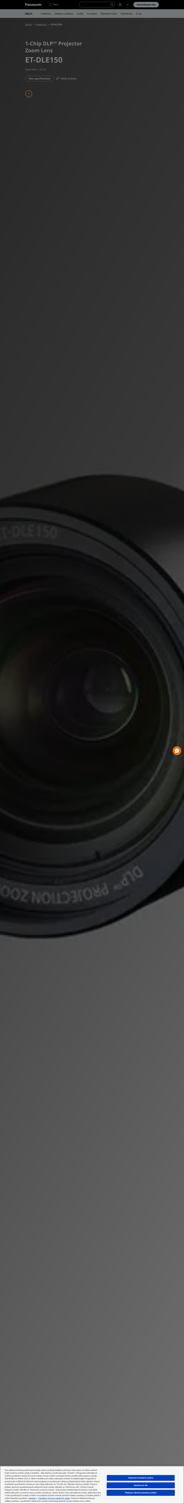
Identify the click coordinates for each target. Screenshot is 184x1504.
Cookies (32, 1498)
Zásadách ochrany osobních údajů (54, 1498)
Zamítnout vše (141, 1485)
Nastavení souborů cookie (140, 1477)
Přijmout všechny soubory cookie (141, 1492)
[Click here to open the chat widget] (177, 750)
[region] (92, 1485)
